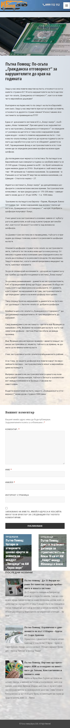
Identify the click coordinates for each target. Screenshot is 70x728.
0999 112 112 (52, 5)
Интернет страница (17, 495)
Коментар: (12, 429)
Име (8, 469)
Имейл (10, 482)
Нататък (32, 697)
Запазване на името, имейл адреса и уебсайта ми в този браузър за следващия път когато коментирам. (33, 514)
